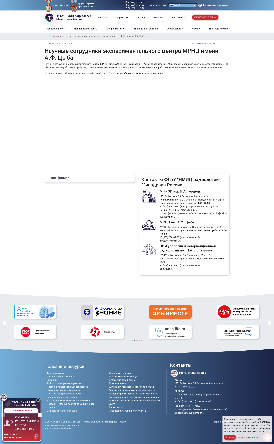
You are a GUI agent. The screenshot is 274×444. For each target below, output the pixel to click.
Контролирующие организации (63, 390)
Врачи (141, 17)
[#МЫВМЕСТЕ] (102, 312)
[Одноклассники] (106, 5)
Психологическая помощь (123, 376)
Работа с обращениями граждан (64, 383)
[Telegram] (99, 5)
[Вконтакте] (102, 5)
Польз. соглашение (248, 437)
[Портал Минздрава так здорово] (170, 312)
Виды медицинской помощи (62, 397)
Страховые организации (122, 380)
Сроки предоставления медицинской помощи (134, 397)
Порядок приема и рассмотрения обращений (133, 393)
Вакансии (52, 380)
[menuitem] (182, 5)
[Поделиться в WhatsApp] (225, 43)
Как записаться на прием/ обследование (69, 400)
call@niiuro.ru (166, 269)
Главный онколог (55, 28)
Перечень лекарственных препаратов (67, 386)
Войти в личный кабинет (58, 428)
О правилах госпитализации (62, 410)
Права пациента (117, 383)
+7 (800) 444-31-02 (169, 210)
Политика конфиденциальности (64, 393)
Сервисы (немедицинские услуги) (127, 410)
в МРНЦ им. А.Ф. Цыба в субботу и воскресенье (15, 435)
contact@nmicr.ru (168, 213)
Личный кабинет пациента (61, 376)
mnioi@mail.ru (220, 213)
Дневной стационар (120, 373)
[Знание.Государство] (35, 312)
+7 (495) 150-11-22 (136, 2)
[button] (227, 17)
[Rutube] (115, 5)
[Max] (111, 5)
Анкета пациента (56, 373)
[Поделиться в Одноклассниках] (222, 43)
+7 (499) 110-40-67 (136, 8)
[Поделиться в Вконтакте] (218, 43)
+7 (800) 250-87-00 (136, 5)
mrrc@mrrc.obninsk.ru (170, 240)
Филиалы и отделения (145, 28)
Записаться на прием (205, 17)
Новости (158, 17)
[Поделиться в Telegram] (228, 43)
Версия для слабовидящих (215, 5)
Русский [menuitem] (176, 5)
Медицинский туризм (85, 28)
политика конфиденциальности (62, 425)
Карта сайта (115, 407)
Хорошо (229, 437)
